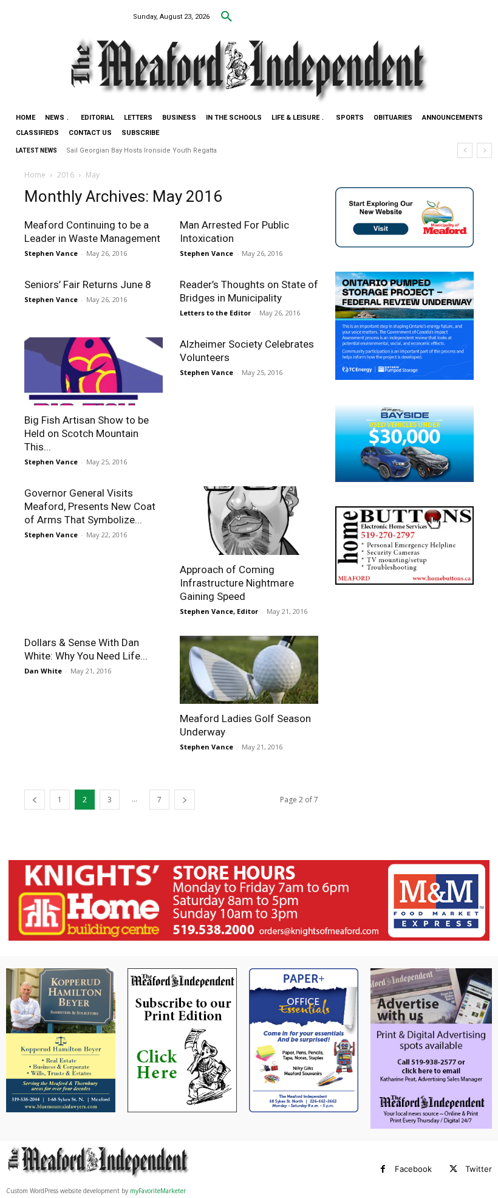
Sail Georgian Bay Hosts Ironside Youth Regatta (141, 150)
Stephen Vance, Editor (219, 611)
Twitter (478, 1169)
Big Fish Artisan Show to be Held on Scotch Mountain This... (86, 433)
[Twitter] (453, 1169)
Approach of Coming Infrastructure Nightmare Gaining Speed (237, 582)
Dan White (43, 670)
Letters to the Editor (215, 312)
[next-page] (184, 800)
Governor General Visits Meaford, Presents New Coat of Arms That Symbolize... (89, 506)
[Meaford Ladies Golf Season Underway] (249, 670)
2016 (65, 175)
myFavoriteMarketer (158, 1190)
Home (35, 175)
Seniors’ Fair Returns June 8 (87, 284)
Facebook (413, 1169)
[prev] (464, 150)
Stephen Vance (51, 253)
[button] (226, 17)
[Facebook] (383, 1169)
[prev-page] (34, 800)
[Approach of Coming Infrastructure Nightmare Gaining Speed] (249, 520)
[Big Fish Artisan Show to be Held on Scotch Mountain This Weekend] (93, 371)
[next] (484, 150)
